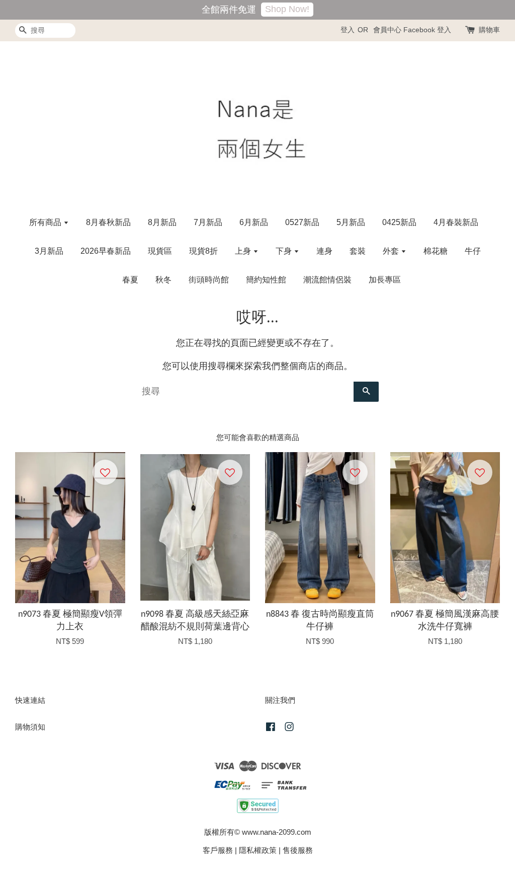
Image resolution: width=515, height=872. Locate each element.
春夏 (130, 279)
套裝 (358, 251)
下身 (285, 251)
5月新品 (350, 222)
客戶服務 (218, 850)
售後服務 (298, 850)
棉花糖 (435, 251)
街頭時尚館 (209, 279)
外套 (392, 251)
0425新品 (399, 222)
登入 (347, 30)
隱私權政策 (258, 850)
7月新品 (208, 222)
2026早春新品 (105, 251)
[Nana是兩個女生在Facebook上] (270, 728)
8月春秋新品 (108, 222)
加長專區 (385, 279)
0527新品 (302, 222)
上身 (244, 251)
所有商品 (46, 222)
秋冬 (163, 279)
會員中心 (387, 30)
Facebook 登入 (427, 30)
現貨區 (160, 251)
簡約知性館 (266, 279)
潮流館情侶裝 (327, 279)
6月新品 (253, 222)
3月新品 (49, 251)
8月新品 (162, 222)
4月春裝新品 (456, 222)
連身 (324, 251)
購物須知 (30, 726)
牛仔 (473, 251)
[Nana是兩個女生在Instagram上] (289, 728)
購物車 (489, 30)
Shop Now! (287, 9)
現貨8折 (203, 251)
